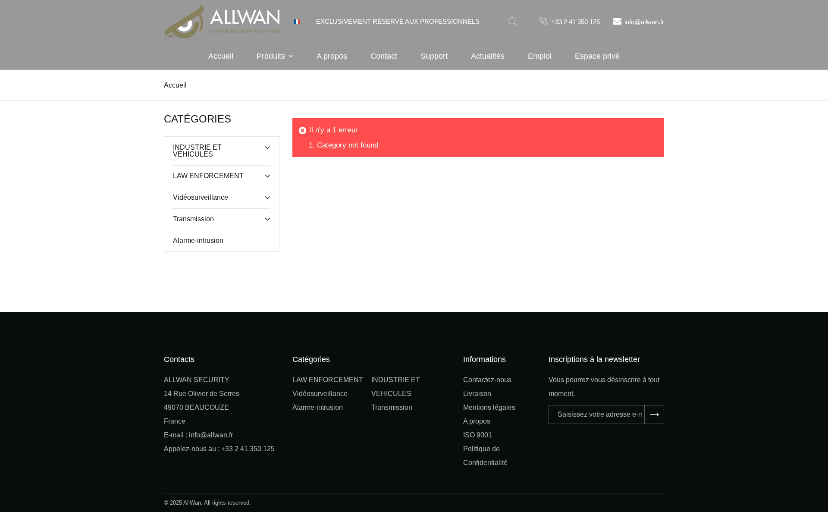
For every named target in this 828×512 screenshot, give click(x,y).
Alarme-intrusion (198, 240)
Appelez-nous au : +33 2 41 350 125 (219, 448)
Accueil (220, 56)
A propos (332, 56)
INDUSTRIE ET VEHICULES (197, 151)
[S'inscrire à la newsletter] (654, 414)
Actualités (488, 56)
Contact (383, 56)
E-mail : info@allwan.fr (198, 435)
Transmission (193, 219)
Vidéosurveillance (200, 197)
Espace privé (597, 56)
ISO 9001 (477, 435)
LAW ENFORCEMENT (208, 175)
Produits (271, 56)
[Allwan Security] (222, 20)
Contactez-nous (487, 379)
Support (434, 56)
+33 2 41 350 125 (575, 21)
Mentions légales (489, 407)
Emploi (540, 56)
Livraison (477, 393)
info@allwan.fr (644, 21)
